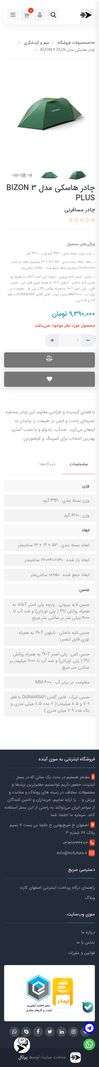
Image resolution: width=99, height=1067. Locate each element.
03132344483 (76, 843)
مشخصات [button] (79, 464)
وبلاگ (90, 898)
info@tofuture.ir (73, 853)
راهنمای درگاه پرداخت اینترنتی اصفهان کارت (57, 887)
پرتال (23, 1057)
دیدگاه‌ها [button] (47, 464)
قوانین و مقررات (81, 953)
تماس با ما (85, 942)
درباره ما (88, 932)
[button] (53, 15)
